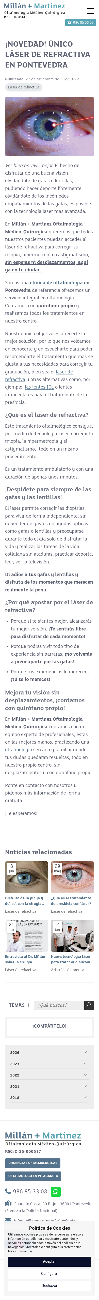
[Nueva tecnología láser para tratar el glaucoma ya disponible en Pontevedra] (72, 936)
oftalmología (18, 749)
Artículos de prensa (67, 970)
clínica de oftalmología (56, 283)
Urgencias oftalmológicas (32, 1163)
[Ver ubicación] (9, 1204)
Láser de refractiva (23, 87)
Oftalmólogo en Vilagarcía (33, 1176)
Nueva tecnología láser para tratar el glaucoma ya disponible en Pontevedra (71, 960)
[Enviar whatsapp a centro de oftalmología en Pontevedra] (56, 1192)
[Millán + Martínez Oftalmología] (34, 9)
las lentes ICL (39, 387)
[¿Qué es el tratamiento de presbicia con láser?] (72, 877)
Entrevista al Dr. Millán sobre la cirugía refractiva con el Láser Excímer (25, 960)
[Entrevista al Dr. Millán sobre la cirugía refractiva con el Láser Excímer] (26, 936)
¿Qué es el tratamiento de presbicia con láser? (71, 901)
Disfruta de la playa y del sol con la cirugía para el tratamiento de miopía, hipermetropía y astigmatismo (25, 902)
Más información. (20, 1251)
